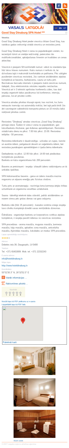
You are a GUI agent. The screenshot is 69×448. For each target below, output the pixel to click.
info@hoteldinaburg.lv (12, 258)
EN (60, 28)
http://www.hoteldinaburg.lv (15, 265)
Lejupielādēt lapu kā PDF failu (13, 304)
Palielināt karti (10, 342)
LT (65, 28)
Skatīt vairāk (18, 441)
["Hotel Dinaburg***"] (34, 424)
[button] (22, 320)
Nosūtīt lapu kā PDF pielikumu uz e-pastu (18, 301)
